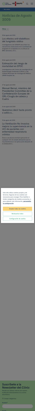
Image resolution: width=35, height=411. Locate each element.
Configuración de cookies (17, 218)
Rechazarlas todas (17, 213)
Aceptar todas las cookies (17, 208)
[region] (17, 205)
